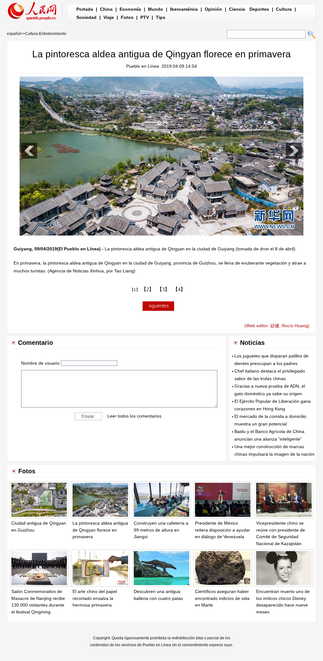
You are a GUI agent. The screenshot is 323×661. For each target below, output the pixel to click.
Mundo (155, 9)
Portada (84, 9)
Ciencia (237, 9)
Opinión (213, 9)
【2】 (147, 289)
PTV (144, 17)
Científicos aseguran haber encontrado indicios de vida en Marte (222, 598)
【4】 (179, 289)
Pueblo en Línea (142, 66)
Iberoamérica (184, 9)
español (14, 33)
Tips (160, 17)
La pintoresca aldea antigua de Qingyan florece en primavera (100, 530)
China (106, 9)
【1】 (135, 290)
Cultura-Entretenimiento (45, 33)
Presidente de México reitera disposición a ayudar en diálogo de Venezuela (222, 530)
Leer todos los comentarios (134, 416)
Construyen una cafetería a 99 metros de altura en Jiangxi (161, 530)
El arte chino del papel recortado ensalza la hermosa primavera (95, 598)
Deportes (259, 9)
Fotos (127, 17)
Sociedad (86, 17)
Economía (130, 9)
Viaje (108, 17)
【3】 (163, 289)
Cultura (284, 9)
